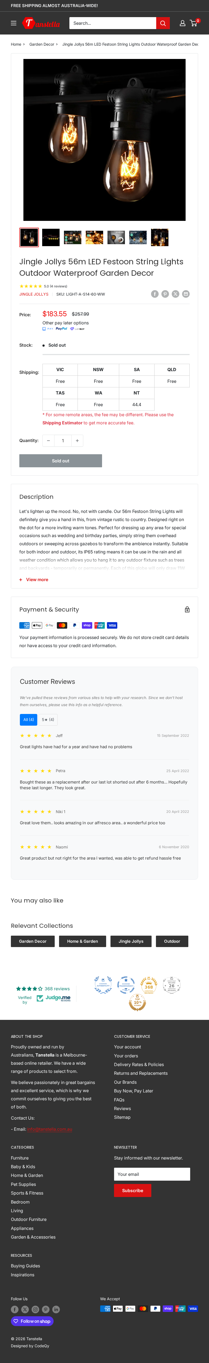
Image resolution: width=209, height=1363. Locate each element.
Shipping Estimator (62, 422)
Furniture (20, 1158)
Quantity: (29, 440)
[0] (193, 23)
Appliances (22, 1228)
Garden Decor (41, 44)
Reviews (122, 1108)
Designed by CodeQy (30, 1345)
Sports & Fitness (27, 1193)
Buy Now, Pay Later (133, 1090)
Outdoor (172, 941)
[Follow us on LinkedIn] (56, 1309)
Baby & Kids (23, 1166)
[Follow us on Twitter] (25, 1309)
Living (17, 1210)
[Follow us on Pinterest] (46, 1309)
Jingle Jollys (33, 294)
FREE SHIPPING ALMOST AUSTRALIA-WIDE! (54, 5)
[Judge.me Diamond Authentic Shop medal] (103, 985)
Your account (127, 1046)
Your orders (126, 1055)
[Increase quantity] (77, 440)
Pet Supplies (23, 1184)
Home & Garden (82, 941)
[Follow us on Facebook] (15, 1309)
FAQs (119, 1099)
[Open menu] (13, 23)
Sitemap (122, 1117)
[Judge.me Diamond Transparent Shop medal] (126, 985)
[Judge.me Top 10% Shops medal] (137, 1002)
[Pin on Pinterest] (165, 294)
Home (16, 44)
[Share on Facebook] (155, 294)
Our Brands (125, 1082)
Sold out (60, 460)
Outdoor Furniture (29, 1219)
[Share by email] (186, 294)
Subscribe (132, 1190)
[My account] (182, 23)
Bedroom (20, 1202)
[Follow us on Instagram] (35, 1309)
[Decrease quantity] (48, 440)
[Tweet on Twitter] (175, 294)
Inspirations (22, 1274)
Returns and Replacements (141, 1073)
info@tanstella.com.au (49, 1129)
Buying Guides (25, 1265)
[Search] (163, 23)
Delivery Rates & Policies (139, 1064)
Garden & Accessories (33, 1237)
